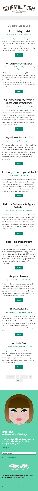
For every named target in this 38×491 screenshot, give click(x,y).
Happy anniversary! (19, 276)
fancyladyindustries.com (17, 477)
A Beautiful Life (21, 34)
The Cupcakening (19, 308)
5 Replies (25, 175)
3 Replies (25, 245)
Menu (19, 18)
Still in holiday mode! (19, 31)
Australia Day (19, 343)
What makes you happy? (19, 63)
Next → (19, 380)
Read (19, 55)
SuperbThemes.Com (19, 487)
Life (21, 175)
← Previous (10, 377)
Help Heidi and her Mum (19, 241)
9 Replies (30, 106)
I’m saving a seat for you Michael (19, 172)
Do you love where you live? (19, 137)
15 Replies (28, 141)
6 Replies (28, 280)
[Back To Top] (35, 487)
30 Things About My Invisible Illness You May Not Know (19, 101)
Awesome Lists (28, 67)
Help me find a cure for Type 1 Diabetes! (19, 206)
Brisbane (21, 141)
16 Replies (29, 210)
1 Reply (29, 34)
